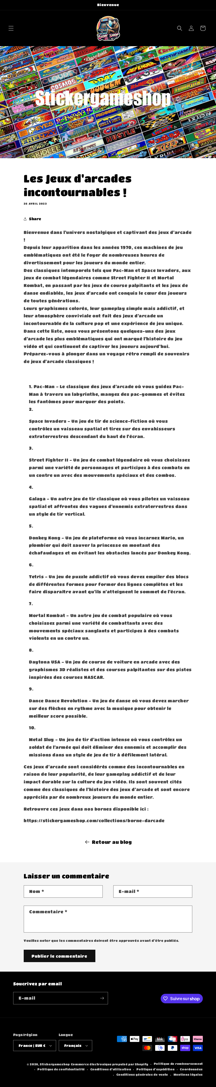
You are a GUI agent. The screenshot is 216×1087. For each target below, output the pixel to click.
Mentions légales (188, 1074)
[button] (11, 28)
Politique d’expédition (155, 1069)
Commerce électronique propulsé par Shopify (109, 1064)
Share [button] (35, 219)
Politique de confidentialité (61, 1069)
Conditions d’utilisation (110, 1069)
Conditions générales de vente (142, 1074)
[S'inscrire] (102, 998)
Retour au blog (112, 842)
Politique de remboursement (178, 1063)
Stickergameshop (55, 1064)
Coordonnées (191, 1069)
